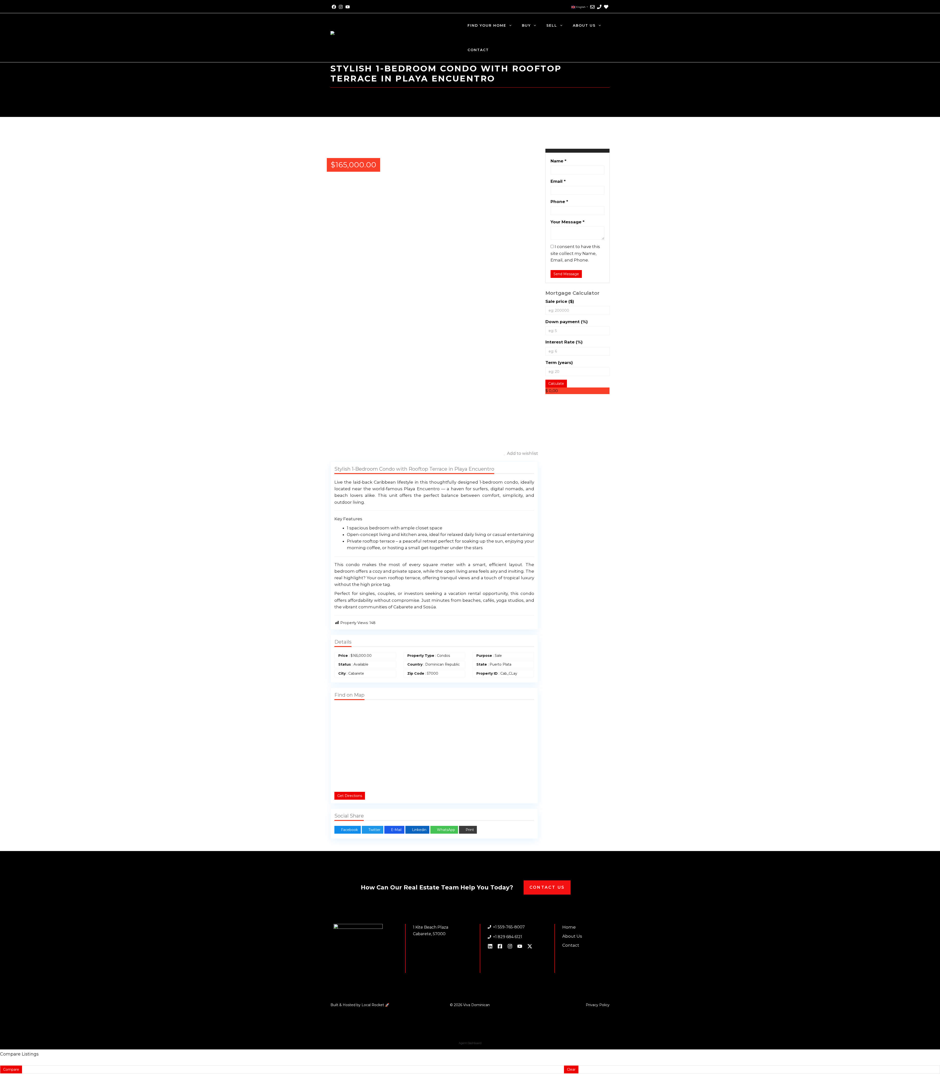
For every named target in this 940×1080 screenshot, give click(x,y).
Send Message (566, 274)
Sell (551, 25)
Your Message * (568, 221)
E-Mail (395, 830)
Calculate (556, 383)
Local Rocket (373, 1005)
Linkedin (418, 830)
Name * (558, 161)
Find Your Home (487, 25)
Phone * (559, 201)
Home (569, 927)
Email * (558, 181)
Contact (478, 50)
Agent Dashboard (470, 1043)
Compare (11, 1069)
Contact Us (547, 887)
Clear (571, 1069)
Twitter (373, 830)
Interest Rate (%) (564, 342)
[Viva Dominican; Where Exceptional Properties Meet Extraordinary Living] (396, 37)
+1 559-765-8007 (509, 927)
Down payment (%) (566, 321)
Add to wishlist (522, 453)
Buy (526, 25)
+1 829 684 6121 (507, 936)
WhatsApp (445, 830)
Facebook (349, 830)
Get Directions (349, 796)
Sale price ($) (559, 301)
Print (469, 830)
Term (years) (559, 362)
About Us (584, 25)
